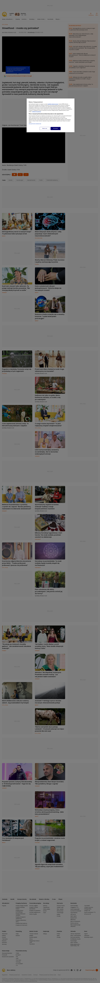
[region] (50, 115)
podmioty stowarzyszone (53, 104)
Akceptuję (55, 128)
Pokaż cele (44, 128)
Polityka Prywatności (36, 111)
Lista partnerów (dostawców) (35, 123)
